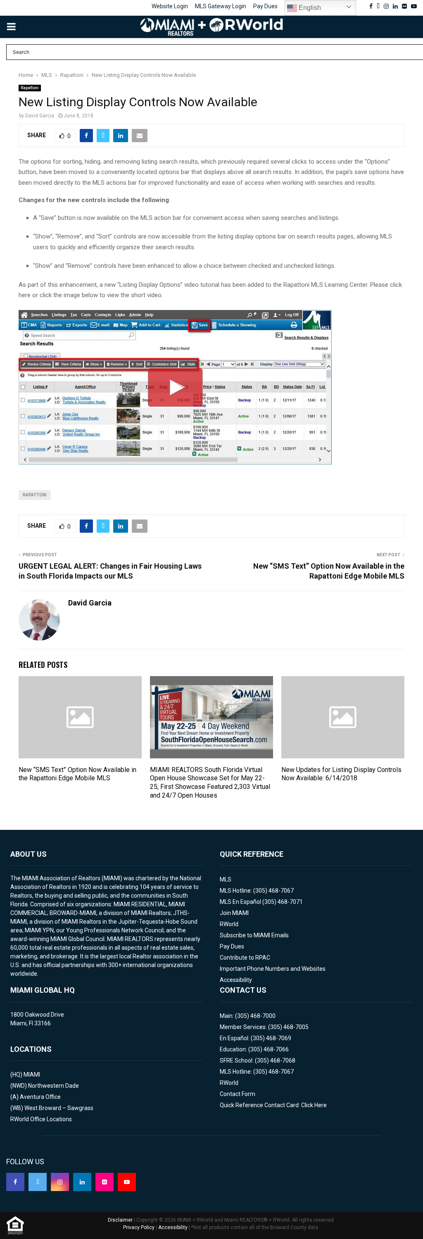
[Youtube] (127, 1182)
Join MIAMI (234, 913)
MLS (225, 879)
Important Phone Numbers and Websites (273, 968)
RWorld (229, 924)
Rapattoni (30, 88)
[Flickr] (104, 1182)
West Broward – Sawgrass (58, 1108)
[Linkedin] (82, 1182)
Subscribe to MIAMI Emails (254, 935)
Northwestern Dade (53, 1085)
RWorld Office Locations (41, 1119)
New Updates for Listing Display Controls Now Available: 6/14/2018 (341, 774)
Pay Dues (265, 6)
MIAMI (32, 1074)
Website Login (170, 6)
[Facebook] (15, 1182)
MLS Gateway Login (220, 6)
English (309, 7)
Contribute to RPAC (245, 957)
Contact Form (237, 1094)
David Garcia (39, 116)
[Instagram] (60, 1182)
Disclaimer (120, 1220)
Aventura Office (40, 1097)
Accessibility (236, 980)
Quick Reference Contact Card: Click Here (273, 1105)
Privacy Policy (138, 1227)
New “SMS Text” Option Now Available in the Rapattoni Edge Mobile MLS (77, 774)
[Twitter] (38, 1182)
